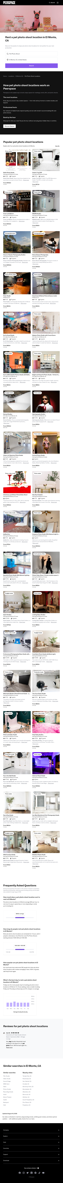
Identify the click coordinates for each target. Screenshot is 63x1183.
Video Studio (6, 1079)
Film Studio (6, 1076)
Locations (11, 76)
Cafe (4, 1105)
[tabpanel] (17, 160)
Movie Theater (7, 1097)
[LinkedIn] (31, 1173)
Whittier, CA (26, 1097)
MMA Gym (6, 1084)
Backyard (6, 1102)
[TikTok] (39, 1173)
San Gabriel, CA (27, 1081)
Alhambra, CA (26, 1092)
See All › (57, 146)
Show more (26, 180)
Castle (5, 1100)
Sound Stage (7, 1081)
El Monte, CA (19, 76)
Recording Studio (8, 1092)
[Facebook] (20, 1173)
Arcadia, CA (26, 1084)
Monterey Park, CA (28, 1086)
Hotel (4, 1094)
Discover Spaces (9, 126)
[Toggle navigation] (58, 2)
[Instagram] (24, 1173)
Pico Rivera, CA (27, 1102)
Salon (4, 1086)
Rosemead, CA (27, 1079)
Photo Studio (7, 1089)
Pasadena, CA (26, 1105)
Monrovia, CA (26, 1094)
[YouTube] (43, 1173)
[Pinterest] (35, 1173)
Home (5, 76)
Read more (9, 1047)
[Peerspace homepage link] (9, 2)
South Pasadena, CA (28, 1100)
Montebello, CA (27, 1089)
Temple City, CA (27, 1076)
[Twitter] (28, 1173)
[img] (8, 1005)
